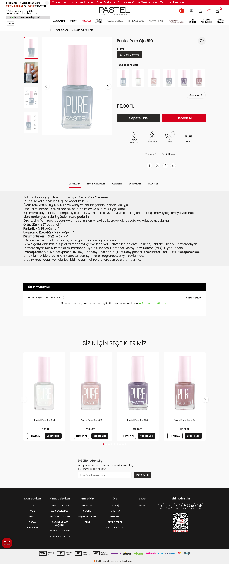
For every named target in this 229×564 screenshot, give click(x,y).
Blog (142, 505)
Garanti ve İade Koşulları (60, 524)
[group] (77, 86)
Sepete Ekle (138, 118)
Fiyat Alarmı (168, 154)
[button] (46, 86)
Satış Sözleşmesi (60, 510)
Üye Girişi (114, 505)
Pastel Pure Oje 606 (137, 420)
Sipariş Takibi (115, 522)
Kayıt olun (142, 475)
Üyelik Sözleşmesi (60, 505)
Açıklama (74, 183)
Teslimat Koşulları (60, 516)
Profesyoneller (114, 527)
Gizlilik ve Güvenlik (60, 530)
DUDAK (32, 522)
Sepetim (87, 510)
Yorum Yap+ (193, 297)
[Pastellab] (156, 21)
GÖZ (32, 510)
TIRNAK (32, 516)
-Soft (97, 561)
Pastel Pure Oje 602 (91, 420)
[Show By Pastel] (136, 21)
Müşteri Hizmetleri (87, 516)
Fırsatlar (87, 505)
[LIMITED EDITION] (115, 21)
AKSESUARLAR (59, 21)
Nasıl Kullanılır (96, 183)
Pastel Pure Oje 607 (184, 420)
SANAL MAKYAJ (220, 21)
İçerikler (117, 183)
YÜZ (32, 505)
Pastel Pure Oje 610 (83, 30)
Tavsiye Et (151, 154)
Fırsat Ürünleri (7, 543)
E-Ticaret (104, 561)
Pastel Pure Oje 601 (44, 420)
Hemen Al (184, 118)
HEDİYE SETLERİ (98, 21)
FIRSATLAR (86, 21)
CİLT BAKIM (32, 527)
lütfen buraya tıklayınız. (153, 303)
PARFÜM (73, 21)
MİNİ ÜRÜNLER (192, 21)
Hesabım (114, 516)
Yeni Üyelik (115, 510)
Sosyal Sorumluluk (206, 21)
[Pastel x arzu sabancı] (176, 21)
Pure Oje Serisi (63, 30)
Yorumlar (135, 183)
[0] (218, 11)
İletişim (87, 522)
